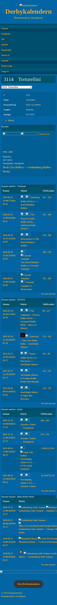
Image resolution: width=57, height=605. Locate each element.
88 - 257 (46, 311)
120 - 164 (45, 420)
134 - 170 (47, 388)
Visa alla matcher (48, 294)
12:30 (47, 475)
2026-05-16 (9, 314)
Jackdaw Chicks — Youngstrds (28, 426)
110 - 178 (47, 371)
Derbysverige (6, 66)
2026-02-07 (9, 238)
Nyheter (4, 29)
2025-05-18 (9, 339)
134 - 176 (45, 434)
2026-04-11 (9, 200)
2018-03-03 (44, 134)
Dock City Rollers (33, 105)
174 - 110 (47, 336)
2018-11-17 (9, 510)
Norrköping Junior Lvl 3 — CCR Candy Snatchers (27, 464)
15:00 (47, 448)
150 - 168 (47, 235)
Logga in (5, 71)
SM (2, 39)
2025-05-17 (9, 357)
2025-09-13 (9, 451)
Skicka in (5, 55)
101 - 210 (47, 197)
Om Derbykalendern (28, 584)
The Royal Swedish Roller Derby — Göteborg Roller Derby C (28, 221)
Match (11, 120)
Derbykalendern (28, 11)
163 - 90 (46, 354)
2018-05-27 (9, 541)
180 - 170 (47, 252)
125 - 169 (47, 214)
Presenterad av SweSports (13, 596)
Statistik (4, 61)
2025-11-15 (9, 423)
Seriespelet (5, 34)
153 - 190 (47, 278)
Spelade (4, 45)
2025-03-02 (9, 391)
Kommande (6, 50)
